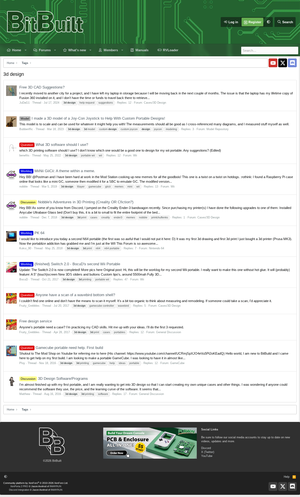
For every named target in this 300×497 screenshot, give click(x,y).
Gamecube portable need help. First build (62, 348)
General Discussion (168, 332)
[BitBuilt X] (282, 62)
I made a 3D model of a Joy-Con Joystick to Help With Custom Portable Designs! (93, 118)
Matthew (24, 394)
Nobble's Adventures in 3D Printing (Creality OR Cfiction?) (77, 202)
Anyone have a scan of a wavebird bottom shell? (68, 295)
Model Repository (217, 129)
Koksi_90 (25, 248)
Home (16, 50)
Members (111, 50)
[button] (268, 22)
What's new (77, 50)
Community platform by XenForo (35, 483)
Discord (206, 448)
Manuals (142, 50)
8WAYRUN (55, 486)
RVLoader (170, 50)
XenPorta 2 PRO (19, 486)
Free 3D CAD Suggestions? (42, 87)
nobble (23, 186)
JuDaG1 (24, 102)
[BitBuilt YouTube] (273, 62)
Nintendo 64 (156, 248)
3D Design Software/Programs (54, 379)
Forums (45, 50)
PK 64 (32, 233)
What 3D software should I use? (54, 145)
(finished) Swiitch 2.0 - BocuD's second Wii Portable (70, 264)
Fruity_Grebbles (29, 305)
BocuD (23, 279)
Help (286, 476)
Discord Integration (19, 489)
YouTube (206, 456)
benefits (24, 155)
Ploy (22, 363)
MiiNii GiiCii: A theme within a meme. (58, 171)
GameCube (177, 363)
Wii (135, 155)
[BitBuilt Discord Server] (292, 62)
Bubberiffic (26, 129)
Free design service (35, 321)
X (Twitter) (207, 452)
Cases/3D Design (155, 102)
